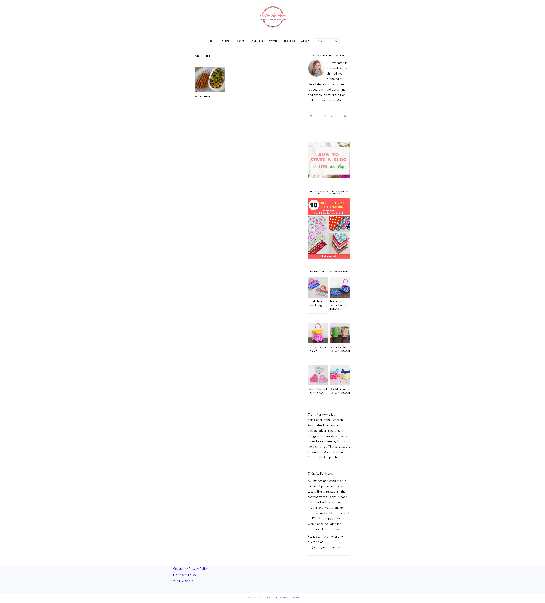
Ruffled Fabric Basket (317, 349)
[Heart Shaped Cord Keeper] (318, 384)
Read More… (337, 100)
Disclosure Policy (184, 575)
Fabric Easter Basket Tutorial (340, 349)
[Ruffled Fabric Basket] (318, 342)
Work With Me (183, 581)
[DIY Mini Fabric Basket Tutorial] (340, 384)
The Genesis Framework (287, 598)
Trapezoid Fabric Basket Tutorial (339, 305)
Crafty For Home (272, 17)
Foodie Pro (269, 598)
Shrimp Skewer (203, 96)
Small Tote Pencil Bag (315, 303)
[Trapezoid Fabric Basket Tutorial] (340, 297)
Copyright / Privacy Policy (190, 569)
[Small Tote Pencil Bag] (318, 297)
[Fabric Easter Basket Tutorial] (340, 342)
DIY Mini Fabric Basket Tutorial (340, 391)
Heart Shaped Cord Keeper (317, 391)
